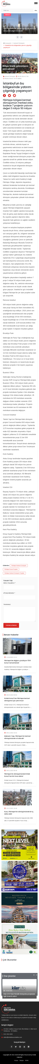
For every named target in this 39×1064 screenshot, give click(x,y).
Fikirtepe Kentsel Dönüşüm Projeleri (14, 573)
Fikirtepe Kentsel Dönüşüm (18, 565)
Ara (36, 10)
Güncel (7, 14)
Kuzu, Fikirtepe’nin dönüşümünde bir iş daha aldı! (18, 813)
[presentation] (17, 37)
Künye (16, 1060)
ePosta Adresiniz (9, 593)
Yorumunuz (7, 604)
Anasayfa (8, 43)
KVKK (26, 1060)
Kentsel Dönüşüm (19, 43)
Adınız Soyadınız (9, 583)
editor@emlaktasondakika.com (13, 1037)
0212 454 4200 (8, 1034)
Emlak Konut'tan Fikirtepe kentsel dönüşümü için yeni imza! (17, 699)
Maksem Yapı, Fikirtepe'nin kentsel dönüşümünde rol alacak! (17, 737)
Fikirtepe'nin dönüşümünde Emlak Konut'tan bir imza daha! (17, 775)
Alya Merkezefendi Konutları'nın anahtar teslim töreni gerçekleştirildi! (19, 995)
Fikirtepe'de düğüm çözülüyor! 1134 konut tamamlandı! (17, 661)
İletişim (22, 1060)
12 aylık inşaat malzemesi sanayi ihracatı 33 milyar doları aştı (18, 30)
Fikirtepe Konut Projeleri (11, 569)
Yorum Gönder (11, 625)
